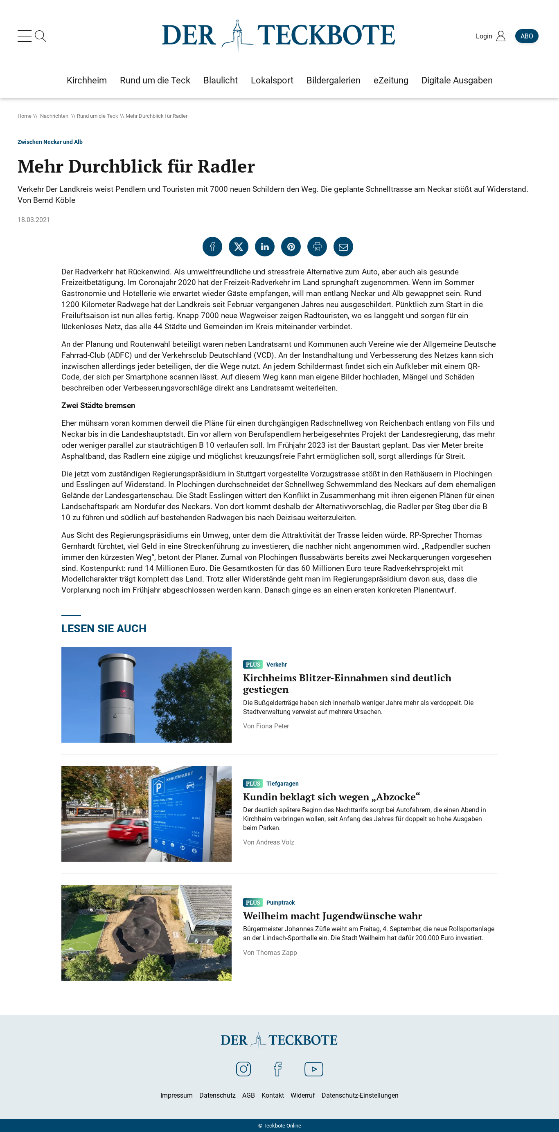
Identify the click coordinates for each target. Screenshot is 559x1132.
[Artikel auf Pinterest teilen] (291, 246)
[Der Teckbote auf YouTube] (313, 1068)
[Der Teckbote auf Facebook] (278, 1068)
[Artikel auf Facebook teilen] (212, 246)
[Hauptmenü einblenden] (26, 36)
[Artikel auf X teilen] (238, 246)
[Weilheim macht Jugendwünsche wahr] (146, 932)
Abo (527, 35)
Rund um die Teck (97, 115)
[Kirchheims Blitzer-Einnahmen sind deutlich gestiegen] (146, 694)
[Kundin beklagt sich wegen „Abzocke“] (146, 813)
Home (25, 115)
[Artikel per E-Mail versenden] (343, 246)
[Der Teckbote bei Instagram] (243, 1068)
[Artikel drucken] (317, 246)
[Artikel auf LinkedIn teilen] (265, 246)
